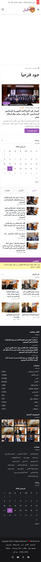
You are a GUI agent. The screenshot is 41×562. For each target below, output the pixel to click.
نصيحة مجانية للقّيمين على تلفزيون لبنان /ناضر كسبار (31, 293)
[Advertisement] (20, 42)
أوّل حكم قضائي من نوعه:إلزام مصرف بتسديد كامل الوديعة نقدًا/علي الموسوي (14, 225)
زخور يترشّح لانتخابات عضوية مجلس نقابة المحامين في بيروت (12, 294)
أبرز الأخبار (34, 375)
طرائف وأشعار (33, 388)
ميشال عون (20, 468)
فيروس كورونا (34, 465)
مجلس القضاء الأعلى (32, 468)
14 (15, 164)
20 (20, 168)
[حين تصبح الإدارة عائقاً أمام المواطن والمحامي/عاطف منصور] (21, 438)
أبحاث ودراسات (33, 371)
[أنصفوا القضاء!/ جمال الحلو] (30, 307)
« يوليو (37, 181)
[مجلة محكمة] (29, 9)
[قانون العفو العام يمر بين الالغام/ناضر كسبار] (8, 438)
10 (36, 164)
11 (31, 164)
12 (26, 164)
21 (15, 168)
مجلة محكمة (11, 465)
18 (31, 168)
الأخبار (36, 382)
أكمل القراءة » (32, 131)
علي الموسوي (34, 461)
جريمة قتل (35, 457)
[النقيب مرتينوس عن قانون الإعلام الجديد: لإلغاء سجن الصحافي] (21, 423)
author (36, 108)
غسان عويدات (15, 461)
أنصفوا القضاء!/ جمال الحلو (30, 315)
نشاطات (35, 409)
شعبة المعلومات (16, 457)
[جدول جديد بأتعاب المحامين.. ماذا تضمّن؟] (33, 237)
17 (36, 168)
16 (4, 164)
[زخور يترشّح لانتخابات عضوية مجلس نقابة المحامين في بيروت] (10, 284)
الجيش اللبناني (34, 454)
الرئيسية (35, 68)
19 (26, 168)
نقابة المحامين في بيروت (20, 472)
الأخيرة (21, 190)
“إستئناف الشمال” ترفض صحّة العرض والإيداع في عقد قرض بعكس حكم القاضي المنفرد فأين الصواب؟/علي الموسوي (13, 246)
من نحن (15, 552)
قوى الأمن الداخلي (22, 465)
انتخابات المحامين (22, 454)
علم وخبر (35, 392)
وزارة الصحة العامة (33, 476)
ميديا (36, 405)
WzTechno (34, 541)
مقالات (36, 402)
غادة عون (25, 461)
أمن (37, 378)
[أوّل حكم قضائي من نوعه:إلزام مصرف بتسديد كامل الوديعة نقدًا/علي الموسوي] (33, 226)
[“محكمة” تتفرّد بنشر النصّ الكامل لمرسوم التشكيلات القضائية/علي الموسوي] (33, 200)
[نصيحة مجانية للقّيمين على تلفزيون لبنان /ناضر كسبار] (30, 284)
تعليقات (7, 190)
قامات (36, 395)
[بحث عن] (38, 10)
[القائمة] (3, 10)
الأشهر (34, 190)
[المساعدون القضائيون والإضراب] (10, 307)
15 (10, 164)
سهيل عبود (26, 457)
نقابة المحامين (34, 472)
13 (20, 164)
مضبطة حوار (34, 399)
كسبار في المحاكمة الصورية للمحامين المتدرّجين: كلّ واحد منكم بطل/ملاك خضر (22, 114)
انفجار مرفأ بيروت (9, 454)
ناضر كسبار (11, 468)
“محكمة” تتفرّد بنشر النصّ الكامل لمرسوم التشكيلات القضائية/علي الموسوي (14, 199)
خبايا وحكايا (34, 385)
